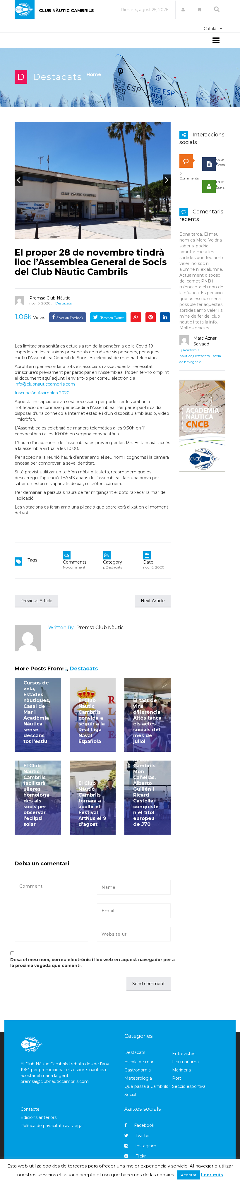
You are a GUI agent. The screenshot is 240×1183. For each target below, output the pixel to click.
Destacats (57, 76)
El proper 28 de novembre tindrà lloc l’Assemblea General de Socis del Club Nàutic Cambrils (91, 262)
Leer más (212, 1174)
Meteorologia (138, 1078)
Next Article (153, 600)
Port (176, 1078)
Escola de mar (138, 1061)
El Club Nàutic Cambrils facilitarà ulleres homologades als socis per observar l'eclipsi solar (36, 795)
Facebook (144, 1125)
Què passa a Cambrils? (147, 1086)
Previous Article (36, 600)
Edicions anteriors (38, 1117)
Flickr (140, 1156)
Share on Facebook (69, 318)
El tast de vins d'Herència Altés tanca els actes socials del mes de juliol (147, 721)
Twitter (143, 1135)
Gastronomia (137, 1070)
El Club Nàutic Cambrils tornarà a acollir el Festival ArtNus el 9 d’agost (92, 803)
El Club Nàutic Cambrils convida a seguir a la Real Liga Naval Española (91, 721)
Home (93, 74)
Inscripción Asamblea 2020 (42, 393)
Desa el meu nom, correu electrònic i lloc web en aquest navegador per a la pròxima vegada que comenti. (92, 962)
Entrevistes (183, 1053)
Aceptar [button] (188, 1174)
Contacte (30, 1109)
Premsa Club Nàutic (49, 298)
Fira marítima (185, 1061)
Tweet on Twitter (112, 318)
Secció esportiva (188, 1086)
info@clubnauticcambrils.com (45, 384)
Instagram (145, 1145)
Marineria (181, 1070)
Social (130, 1094)
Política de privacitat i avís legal (51, 1125)
